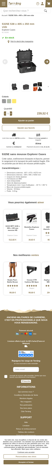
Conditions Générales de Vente (26, 395)
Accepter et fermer (26, 462)
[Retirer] (5, 113)
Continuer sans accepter (26, 452)
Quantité (8, 108)
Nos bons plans (26, 408)
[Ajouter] (11, 113)
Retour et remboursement (26, 429)
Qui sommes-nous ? (26, 392)
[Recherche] (45, 10)
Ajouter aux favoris (26, 128)
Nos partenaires (26, 405)
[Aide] (37, 3)
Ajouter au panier (26, 121)
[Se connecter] (42, 3)
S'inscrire (26, 381)
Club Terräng (26, 411)
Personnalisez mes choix (26, 457)
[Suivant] (48, 87)
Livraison (26, 426)
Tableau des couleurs (26, 432)
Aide (26, 422)
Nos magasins (26, 402)
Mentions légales (26, 398)
